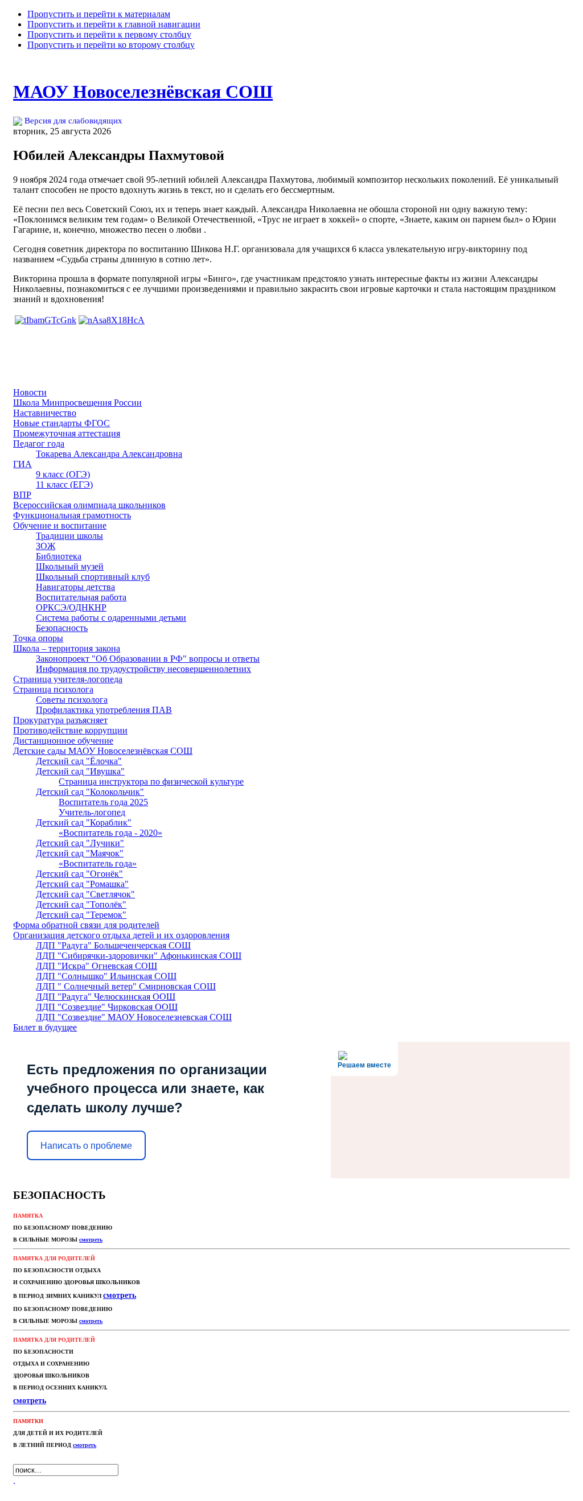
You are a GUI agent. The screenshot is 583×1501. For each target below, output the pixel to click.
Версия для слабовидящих (72, 120)
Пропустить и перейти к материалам (98, 14)
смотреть (84, 1445)
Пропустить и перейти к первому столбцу (109, 34)
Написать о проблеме (86, 1146)
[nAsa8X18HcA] (112, 320)
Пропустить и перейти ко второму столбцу (111, 45)
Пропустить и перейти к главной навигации (113, 24)
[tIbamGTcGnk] (45, 320)
